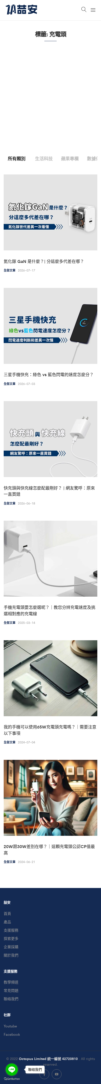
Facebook (12, 1034)
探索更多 (11, 938)
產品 (7, 921)
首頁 (7, 913)
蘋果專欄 (70, 158)
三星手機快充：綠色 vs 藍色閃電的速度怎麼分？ (49, 374)
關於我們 (11, 955)
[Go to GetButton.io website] (12, 1079)
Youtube (10, 1025)
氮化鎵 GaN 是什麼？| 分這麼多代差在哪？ (44, 261)
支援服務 (11, 930)
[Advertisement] (50, 102)
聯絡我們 (11, 998)
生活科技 (44, 158)
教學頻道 (11, 982)
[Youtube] (57, 1074)
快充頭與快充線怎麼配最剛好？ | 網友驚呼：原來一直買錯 (49, 491)
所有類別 (16, 158)
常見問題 (11, 990)
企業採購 (11, 946)
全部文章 (9, 270)
